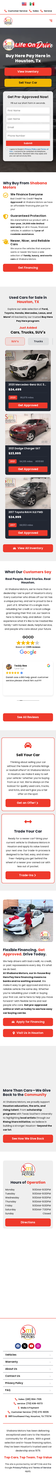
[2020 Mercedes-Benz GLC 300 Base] (28, 380)
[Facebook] (18, 1346)
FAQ (7, 1390)
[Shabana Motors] (8, 21)
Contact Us (12, 1376)
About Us (11, 1369)
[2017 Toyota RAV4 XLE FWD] (28, 508)
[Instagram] (38, 1346)
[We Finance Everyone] (5, 195)
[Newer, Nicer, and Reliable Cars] (5, 241)
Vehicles (10, 1355)
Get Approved (28, 405)
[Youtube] (31, 1346)
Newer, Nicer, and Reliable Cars (30, 242)
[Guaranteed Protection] (5, 216)
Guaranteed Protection (28, 216)
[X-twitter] (25, 1346)
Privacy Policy (31, 149)
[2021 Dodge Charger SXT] (28, 444)
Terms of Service (42, 1467)
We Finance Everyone (26, 194)
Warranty (11, 1362)
